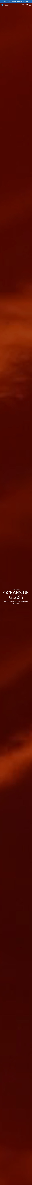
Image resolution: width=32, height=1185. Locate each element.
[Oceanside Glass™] (4, 5)
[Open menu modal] (29, 4)
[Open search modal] (23, 4)
